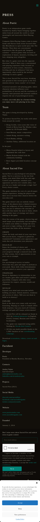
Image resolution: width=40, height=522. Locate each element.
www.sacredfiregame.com (12, 415)
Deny (20, 509)
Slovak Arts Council (23, 326)
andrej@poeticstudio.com (12, 374)
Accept (20, 503)
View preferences (20, 515)
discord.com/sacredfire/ (11, 397)
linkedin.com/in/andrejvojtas (13, 376)
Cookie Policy (20, 519)
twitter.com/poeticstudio (11, 402)
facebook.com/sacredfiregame (13, 399)
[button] (37, 483)
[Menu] (37, 5)
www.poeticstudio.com (11, 412)
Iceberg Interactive (20, 316)
